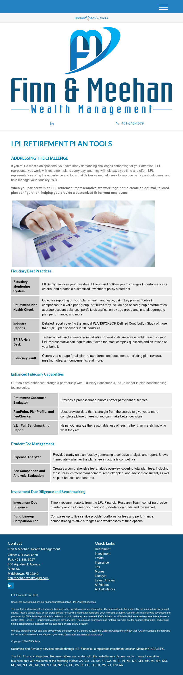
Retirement (102, 549)
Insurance (102, 562)
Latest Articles (105, 580)
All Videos (102, 584)
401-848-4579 (132, 123)
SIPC (160, 648)
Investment (102, 553)
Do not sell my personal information (83, 634)
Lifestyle (100, 575)
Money (99, 571)
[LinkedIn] (52, 123)
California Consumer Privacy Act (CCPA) (124, 630)
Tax (97, 567)
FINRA (152, 648)
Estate (99, 558)
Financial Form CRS (27, 595)
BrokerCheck (88, 601)
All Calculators (105, 589)
